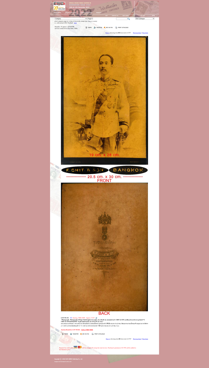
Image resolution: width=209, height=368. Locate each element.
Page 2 (107, 33)
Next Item (145, 33)
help (75, 23)
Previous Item (137, 33)
